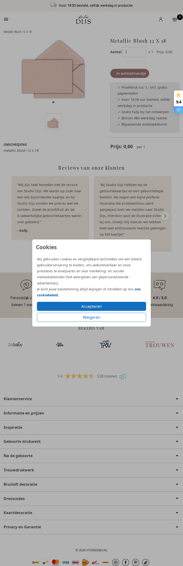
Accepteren (91, 306)
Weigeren (91, 317)
